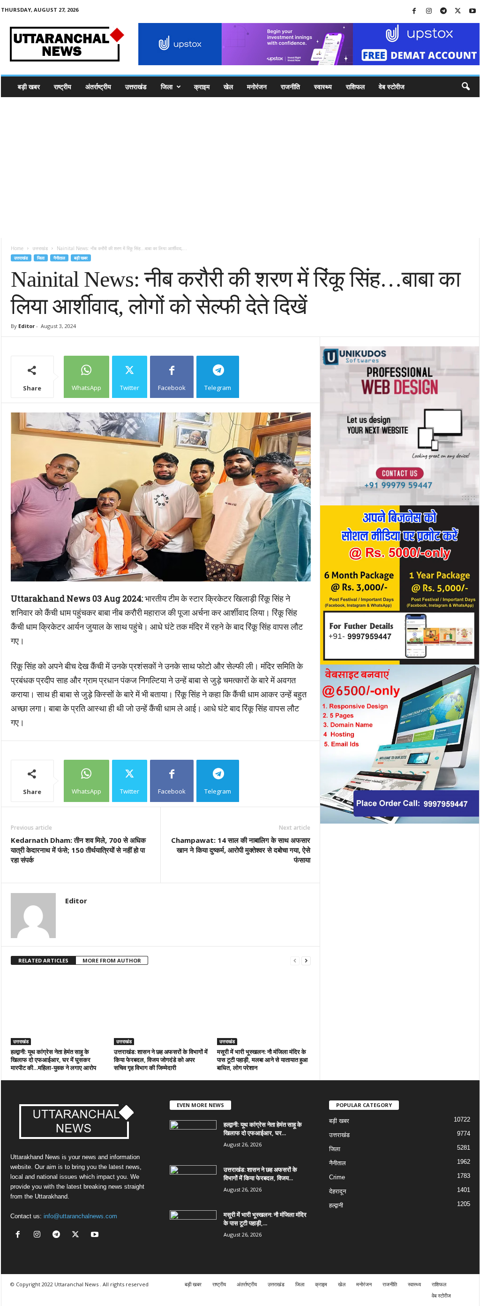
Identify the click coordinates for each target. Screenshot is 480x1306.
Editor (26, 325)
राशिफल (355, 86)
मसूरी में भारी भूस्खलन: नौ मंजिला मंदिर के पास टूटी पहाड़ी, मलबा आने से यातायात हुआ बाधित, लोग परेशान (262, 1059)
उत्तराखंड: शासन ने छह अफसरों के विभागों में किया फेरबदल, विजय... (260, 1173)
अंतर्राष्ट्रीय (98, 86)
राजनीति (290, 86)
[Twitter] (458, 11)
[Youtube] (472, 11)
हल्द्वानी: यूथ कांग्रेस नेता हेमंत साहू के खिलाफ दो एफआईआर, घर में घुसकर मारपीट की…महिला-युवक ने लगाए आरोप (53, 1059)
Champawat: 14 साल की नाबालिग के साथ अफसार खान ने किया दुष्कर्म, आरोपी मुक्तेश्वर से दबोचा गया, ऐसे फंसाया (240, 849)
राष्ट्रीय (62, 86)
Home (17, 248)
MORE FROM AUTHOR (111, 960)
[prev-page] (295, 961)
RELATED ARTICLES (43, 960)
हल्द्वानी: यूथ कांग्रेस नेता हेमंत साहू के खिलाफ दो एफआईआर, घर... (263, 1128)
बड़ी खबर (29, 86)
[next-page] (306, 961)
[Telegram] (443, 11)
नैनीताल (59, 258)
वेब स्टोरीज (392, 86)
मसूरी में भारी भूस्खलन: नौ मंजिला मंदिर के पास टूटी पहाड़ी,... (265, 1218)
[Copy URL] (263, 377)
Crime (337, 1177)
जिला (166, 86)
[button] (465, 86)
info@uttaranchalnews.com (80, 1216)
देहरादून (337, 1191)
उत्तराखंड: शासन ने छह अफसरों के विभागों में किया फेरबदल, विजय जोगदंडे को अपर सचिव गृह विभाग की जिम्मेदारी (161, 1059)
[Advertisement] (240, 167)
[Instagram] (429, 11)
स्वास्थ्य (323, 86)
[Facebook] (414, 11)
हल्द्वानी (336, 1205)
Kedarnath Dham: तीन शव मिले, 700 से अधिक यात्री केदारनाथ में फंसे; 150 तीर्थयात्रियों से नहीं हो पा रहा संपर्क (78, 849)
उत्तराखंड (136, 86)
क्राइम (202, 86)
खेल (228, 86)
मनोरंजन (257, 86)
